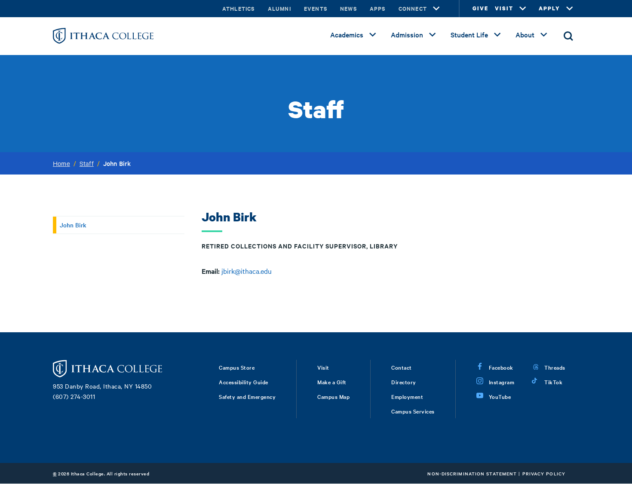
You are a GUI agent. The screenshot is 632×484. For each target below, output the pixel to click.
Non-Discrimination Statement (472, 473)
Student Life (469, 34)
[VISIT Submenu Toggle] (522, 8)
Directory (403, 382)
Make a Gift (332, 382)
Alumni (279, 8)
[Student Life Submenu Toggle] (497, 35)
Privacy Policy (543, 473)
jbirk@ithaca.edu (246, 271)
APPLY (549, 8)
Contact (401, 367)
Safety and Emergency (247, 396)
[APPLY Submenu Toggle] (569, 8)
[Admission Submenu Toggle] (432, 35)
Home (61, 163)
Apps (378, 8)
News (348, 8)
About (524, 34)
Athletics (238, 8)
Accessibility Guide (243, 382)
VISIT (504, 8)
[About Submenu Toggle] (543, 35)
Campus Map (333, 396)
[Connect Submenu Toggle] (436, 8)
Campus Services (413, 411)
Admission (407, 34)
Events (315, 8)
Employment (407, 396)
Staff (87, 163)
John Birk (73, 225)
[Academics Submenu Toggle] (372, 35)
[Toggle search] (568, 36)
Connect (413, 8)
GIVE (480, 8)
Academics (346, 34)
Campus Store (237, 367)
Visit (323, 367)
